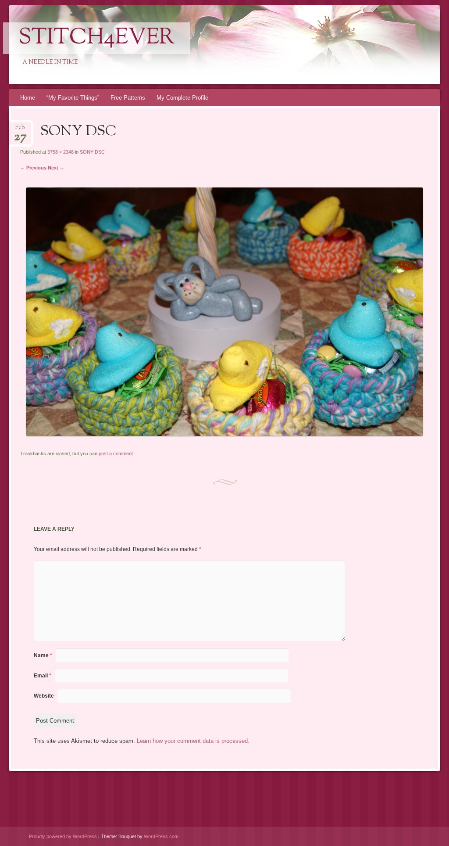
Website (44, 696)
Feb (20, 130)
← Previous (33, 167)
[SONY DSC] (224, 434)
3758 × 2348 (60, 152)
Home (27, 97)
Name (43, 655)
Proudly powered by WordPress (63, 836)
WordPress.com (161, 836)
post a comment (116, 453)
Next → (56, 167)
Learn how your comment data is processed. (193, 741)
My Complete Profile (182, 97)
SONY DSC (92, 152)
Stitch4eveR (96, 38)
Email (42, 676)
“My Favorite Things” (72, 97)
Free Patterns (127, 97)
